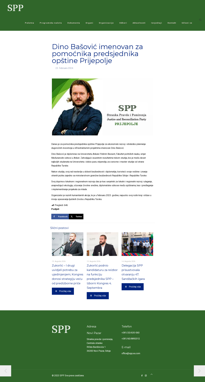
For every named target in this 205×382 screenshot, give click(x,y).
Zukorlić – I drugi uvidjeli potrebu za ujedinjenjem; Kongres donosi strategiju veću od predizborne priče (67, 274)
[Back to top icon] (151, 374)
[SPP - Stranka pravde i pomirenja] (15, 7)
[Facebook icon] (142, 375)
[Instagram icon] (145, 375)
